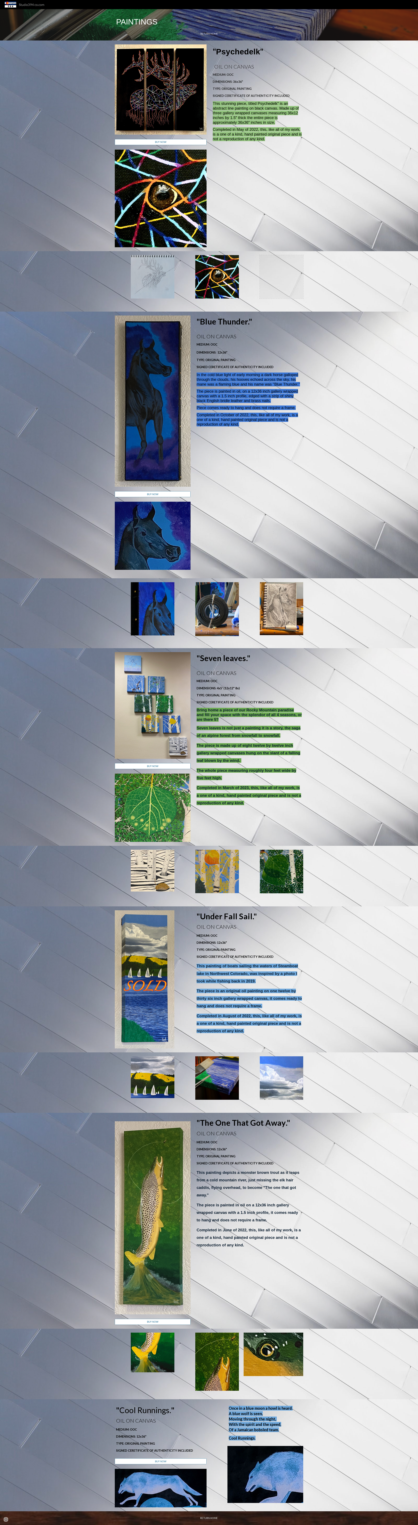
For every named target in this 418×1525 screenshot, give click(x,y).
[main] (209, 22)
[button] (6, 1519)
